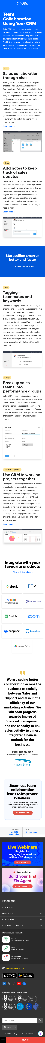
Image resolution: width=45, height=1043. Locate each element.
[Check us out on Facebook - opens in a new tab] (24, 983)
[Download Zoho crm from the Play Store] (26, 975)
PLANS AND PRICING (24, 266)
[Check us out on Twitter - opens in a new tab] (9, 983)
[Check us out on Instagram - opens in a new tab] (13, 983)
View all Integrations (22, 572)
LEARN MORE (22, 812)
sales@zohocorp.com (15, 968)
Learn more (8, 126)
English (9, 1027)
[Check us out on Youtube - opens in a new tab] (19, 983)
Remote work (31, 832)
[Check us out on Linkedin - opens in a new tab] (4, 983)
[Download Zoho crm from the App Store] (9, 975)
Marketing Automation (14, 833)
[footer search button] (40, 1020)
